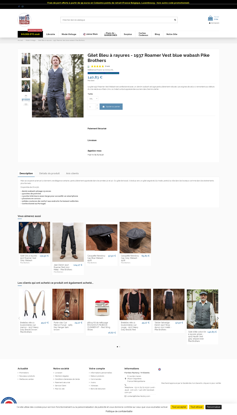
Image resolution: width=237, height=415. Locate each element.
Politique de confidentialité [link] (119, 411)
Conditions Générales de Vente (67, 379)
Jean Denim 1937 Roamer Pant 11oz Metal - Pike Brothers (63, 267)
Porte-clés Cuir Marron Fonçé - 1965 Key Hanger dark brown (63, 326)
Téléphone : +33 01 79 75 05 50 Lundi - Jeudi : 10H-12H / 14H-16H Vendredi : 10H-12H (140, 389)
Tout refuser (196, 407)
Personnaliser (213, 407)
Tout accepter (179, 407)
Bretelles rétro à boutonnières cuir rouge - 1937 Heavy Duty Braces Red (129, 326)
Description (26, 173)
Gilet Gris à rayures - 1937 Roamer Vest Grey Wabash (29, 258)
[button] (90, 34)
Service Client (60, 386)
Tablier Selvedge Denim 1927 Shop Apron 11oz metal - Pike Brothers (163, 326)
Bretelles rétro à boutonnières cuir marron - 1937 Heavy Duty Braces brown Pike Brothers (29, 327)
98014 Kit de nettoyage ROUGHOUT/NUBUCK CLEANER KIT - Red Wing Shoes (98, 326)
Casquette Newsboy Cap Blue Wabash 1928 (96, 258)
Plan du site (59, 389)
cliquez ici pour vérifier (212, 383)
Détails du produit (49, 173)
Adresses (94, 386)
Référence (92, 70)
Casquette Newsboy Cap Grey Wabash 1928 (130, 258)
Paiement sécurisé (62, 382)
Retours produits (97, 376)
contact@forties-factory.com (138, 396)
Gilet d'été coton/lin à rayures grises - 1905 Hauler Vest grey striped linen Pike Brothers (197, 336)
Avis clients (72, 173)
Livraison (58, 373)
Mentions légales (62, 376)
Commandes (96, 379)
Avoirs (93, 382)
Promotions (24, 373)
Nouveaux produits (27, 376)
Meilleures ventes (26, 379)
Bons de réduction (98, 389)
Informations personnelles (101, 373)
